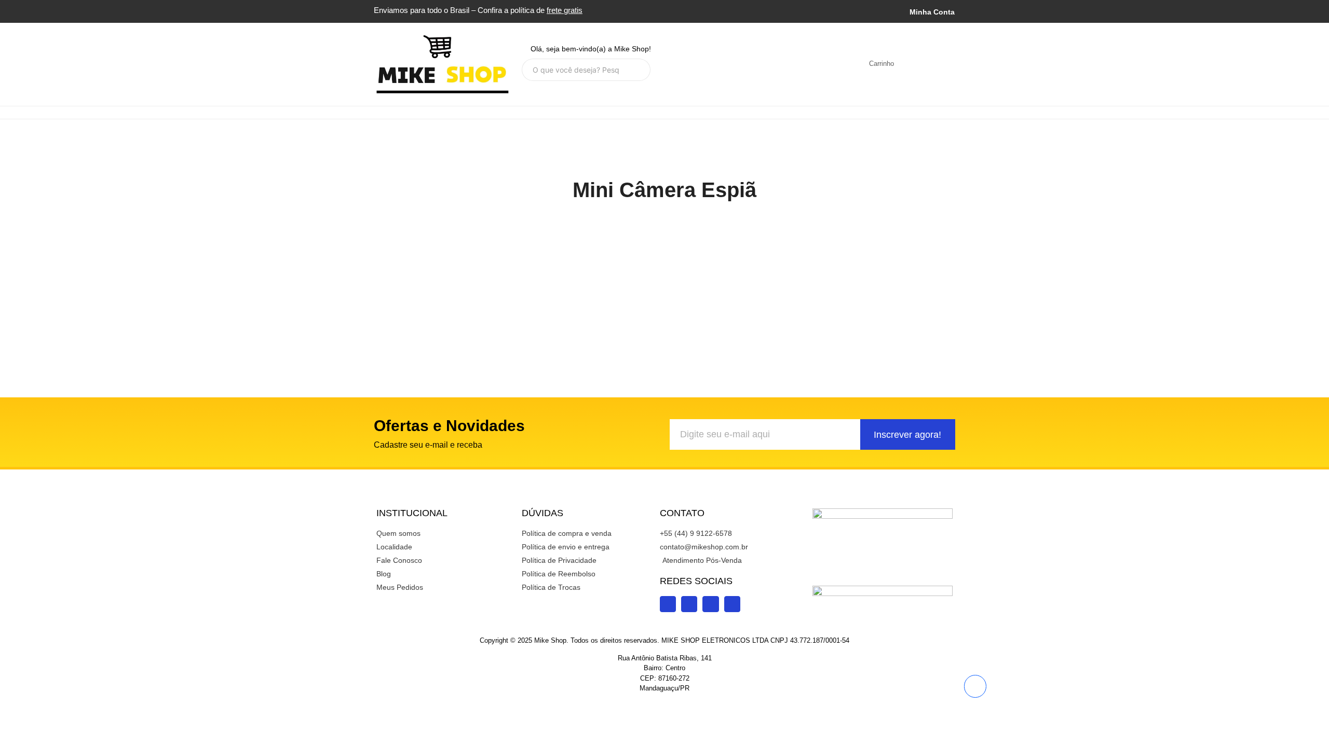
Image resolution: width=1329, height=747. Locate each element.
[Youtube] (709, 63)
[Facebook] (732, 63)
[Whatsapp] (778, 63)
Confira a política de (530, 10)
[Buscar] (638, 70)
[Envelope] (801, 63)
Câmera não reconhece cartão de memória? (364, 252)
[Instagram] (686, 63)
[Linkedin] (755, 63)
